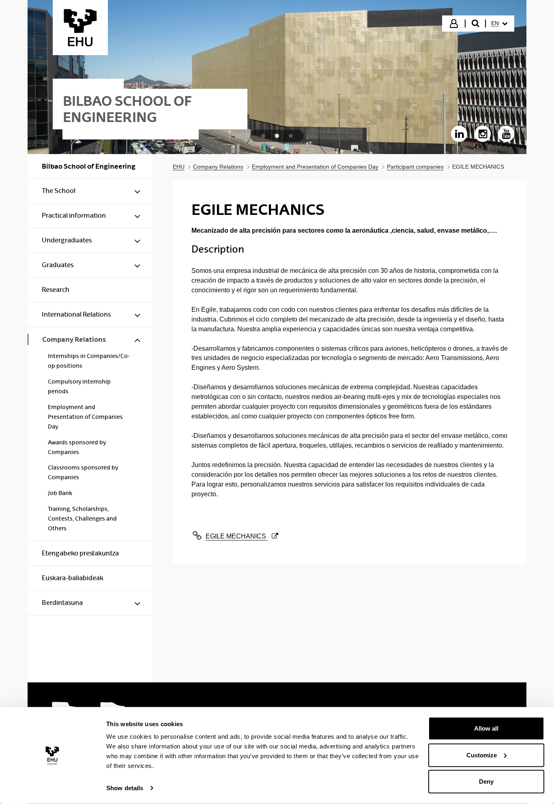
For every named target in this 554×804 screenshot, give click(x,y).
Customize (481, 754)
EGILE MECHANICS (237, 536)
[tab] (263, 136)
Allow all (486, 728)
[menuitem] (499, 23)
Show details (124, 788)
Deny (486, 781)
